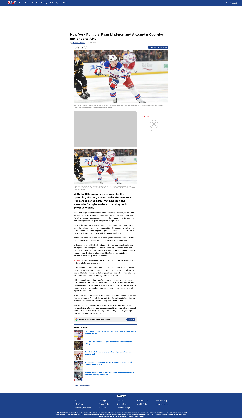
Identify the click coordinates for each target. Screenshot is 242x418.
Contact (120, 401)
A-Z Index (102, 408)
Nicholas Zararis (79, 43)
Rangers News (85, 385)
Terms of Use (122, 404)
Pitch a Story (78, 404)
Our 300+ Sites (142, 401)
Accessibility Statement (82, 408)
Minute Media (64, 412)
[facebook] (226, 2)
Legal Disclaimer (162, 404)
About (76, 401)
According (77, 260)
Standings (44, 3)
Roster (52, 3)
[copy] (85, 47)
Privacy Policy (104, 404)
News (21, 3)
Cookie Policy (142, 404)
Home (76, 385)
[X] (230, 2)
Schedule (35, 3)
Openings (102, 401)
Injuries (58, 3)
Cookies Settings (123, 408)
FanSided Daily (161, 401)
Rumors (27, 3)
